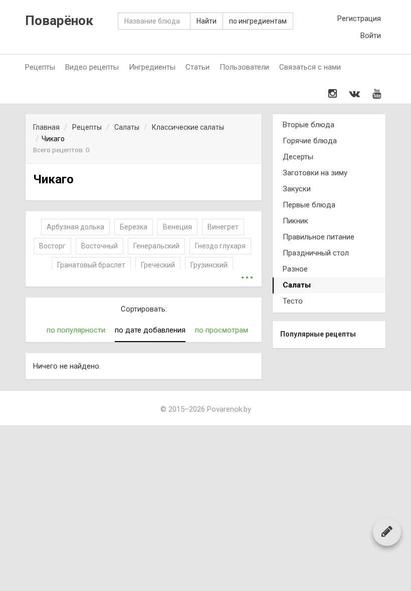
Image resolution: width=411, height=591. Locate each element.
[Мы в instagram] (332, 94)
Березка (133, 227)
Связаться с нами (310, 67)
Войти (370, 35)
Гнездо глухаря (220, 246)
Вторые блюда (308, 124)
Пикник (295, 220)
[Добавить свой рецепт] (386, 531)
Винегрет (223, 227)
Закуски (297, 188)
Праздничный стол (316, 252)
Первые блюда (309, 204)
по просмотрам (221, 330)
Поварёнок (59, 21)
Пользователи (244, 67)
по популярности (76, 330)
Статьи (197, 67)
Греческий (158, 265)
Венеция (177, 227)
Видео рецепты (92, 67)
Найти (206, 21)
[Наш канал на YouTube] (376, 94)
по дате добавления (150, 330)
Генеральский (156, 246)
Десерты (298, 156)
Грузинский (209, 265)
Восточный (99, 246)
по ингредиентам (258, 21)
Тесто (293, 301)
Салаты (297, 284)
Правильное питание (318, 236)
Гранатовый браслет (91, 265)
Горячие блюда (310, 140)
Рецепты (40, 67)
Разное (295, 268)
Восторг (52, 246)
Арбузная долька (75, 227)
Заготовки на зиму (315, 172)
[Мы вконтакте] (354, 94)
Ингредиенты (152, 67)
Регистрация (359, 18)
